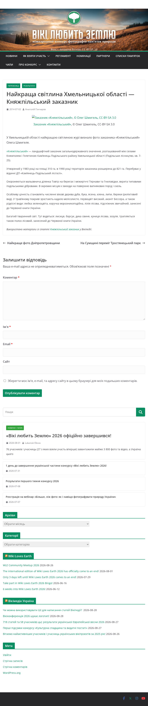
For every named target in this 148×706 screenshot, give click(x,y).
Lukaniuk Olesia (33, 442)
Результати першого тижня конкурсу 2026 (32, 481)
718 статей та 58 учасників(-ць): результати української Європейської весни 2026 (53, 622)
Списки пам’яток (128, 56)
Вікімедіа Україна (21, 601)
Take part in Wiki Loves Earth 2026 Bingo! (28, 583)
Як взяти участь (34, 56)
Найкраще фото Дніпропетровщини (33, 243)
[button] (48, 56)
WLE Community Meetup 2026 (21, 565)
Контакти (53, 64)
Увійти (7, 655)
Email (8, 344)
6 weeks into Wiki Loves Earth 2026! (24, 589)
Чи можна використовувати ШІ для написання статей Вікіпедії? (43, 610)
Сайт (6, 362)
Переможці (13, 85)
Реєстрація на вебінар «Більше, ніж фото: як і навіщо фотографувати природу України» (61, 496)
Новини (11, 56)
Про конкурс (28, 64)
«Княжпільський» (17, 151)
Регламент (63, 56)
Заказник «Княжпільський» (52, 124)
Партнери (103, 56)
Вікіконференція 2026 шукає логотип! (26, 616)
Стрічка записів (13, 661)
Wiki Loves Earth (20, 556)
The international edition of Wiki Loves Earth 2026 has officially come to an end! (51, 571)
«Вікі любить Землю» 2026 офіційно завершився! (58, 435)
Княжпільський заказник (64, 229)
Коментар (11, 277)
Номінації (84, 56)
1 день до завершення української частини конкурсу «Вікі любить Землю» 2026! (56, 465)
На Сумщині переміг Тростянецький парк (110, 243)
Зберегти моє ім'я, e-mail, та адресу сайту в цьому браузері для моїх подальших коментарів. (72, 381)
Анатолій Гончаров (35, 109)
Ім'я (7, 327)
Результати (29, 85)
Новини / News (15, 428)
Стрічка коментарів (15, 667)
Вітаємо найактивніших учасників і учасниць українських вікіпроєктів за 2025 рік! (54, 634)
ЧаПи (9, 64)
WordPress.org (12, 672)
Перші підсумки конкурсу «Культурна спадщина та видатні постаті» (45, 628)
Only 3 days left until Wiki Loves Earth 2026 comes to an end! (39, 577)
